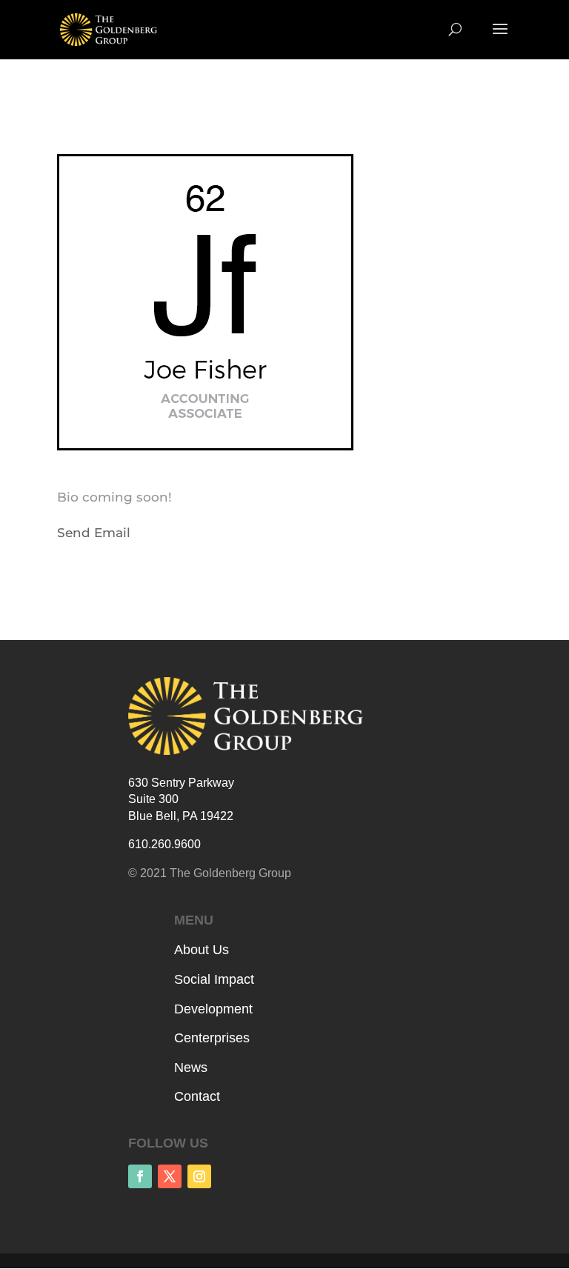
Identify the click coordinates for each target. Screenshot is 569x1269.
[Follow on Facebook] (140, 1176)
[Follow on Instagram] (199, 1176)
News (190, 1067)
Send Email (93, 532)
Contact (197, 1096)
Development (213, 1009)
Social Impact (214, 979)
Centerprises (212, 1037)
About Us (201, 949)
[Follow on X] (170, 1176)
